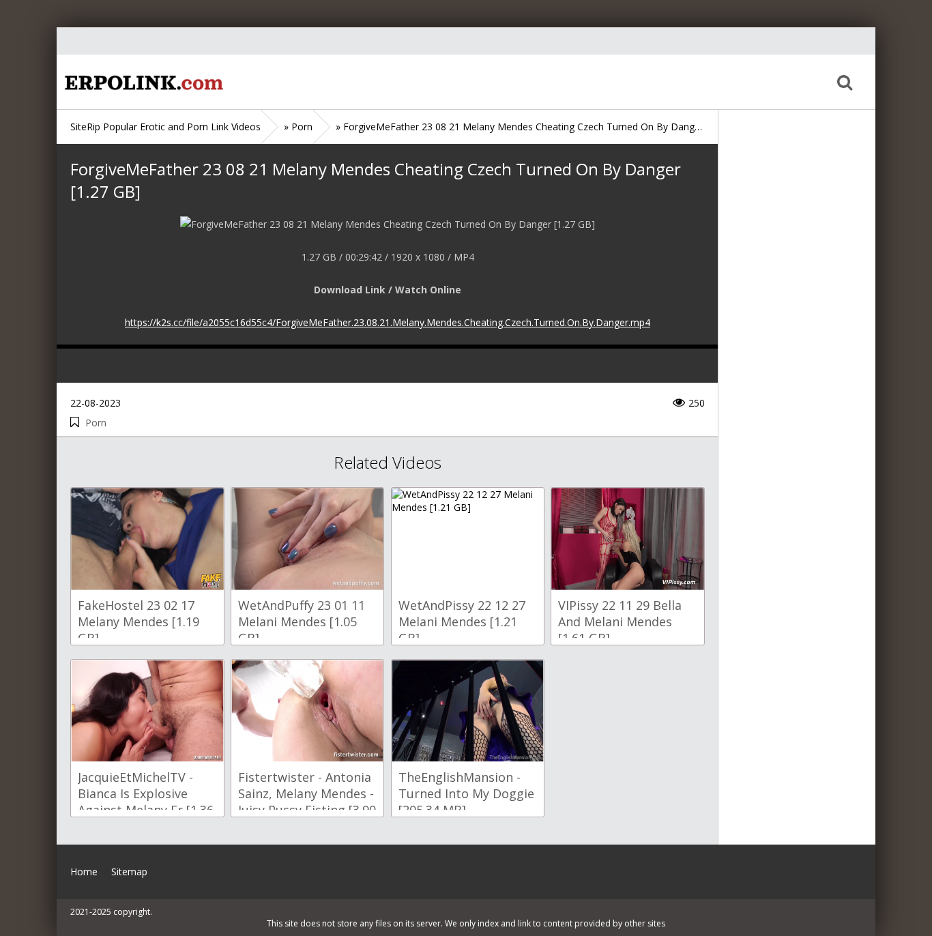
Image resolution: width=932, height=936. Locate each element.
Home (142, 82)
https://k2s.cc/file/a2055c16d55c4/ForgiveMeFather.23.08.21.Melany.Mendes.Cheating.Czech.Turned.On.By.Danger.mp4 (387, 322)
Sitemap (129, 871)
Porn (95, 422)
